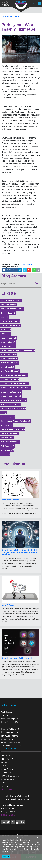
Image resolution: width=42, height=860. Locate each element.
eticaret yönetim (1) (9, 354)
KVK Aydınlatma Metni (11, 776)
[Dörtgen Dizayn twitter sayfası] (8, 822)
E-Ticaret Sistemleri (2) (10, 321)
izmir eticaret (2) (7, 367)
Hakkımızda (6, 755)
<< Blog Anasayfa (10, 16)
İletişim (4, 762)
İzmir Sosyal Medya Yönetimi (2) (14, 375)
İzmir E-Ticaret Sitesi (10, 732)
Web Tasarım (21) (8, 446)
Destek (4, 786)
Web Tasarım (27, 264)
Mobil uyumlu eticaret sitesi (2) (13, 400)
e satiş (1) (4, 317)
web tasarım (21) (7, 450)
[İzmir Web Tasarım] (20, 484)
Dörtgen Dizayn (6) (8, 305)
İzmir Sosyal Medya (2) (10, 371)
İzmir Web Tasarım (10, 499)
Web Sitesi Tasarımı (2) (10, 442)
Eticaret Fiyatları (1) (9, 338)
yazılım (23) (5, 454)
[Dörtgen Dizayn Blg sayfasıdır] (22, 822)
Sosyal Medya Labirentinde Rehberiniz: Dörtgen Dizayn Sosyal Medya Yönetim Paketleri (20, 552)
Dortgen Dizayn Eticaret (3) (12, 309)
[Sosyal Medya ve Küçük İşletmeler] (20, 642)
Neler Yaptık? (7, 759)
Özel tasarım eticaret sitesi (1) (13, 408)
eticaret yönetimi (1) (9, 359)
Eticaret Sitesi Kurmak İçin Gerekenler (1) (18, 350)
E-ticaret (5, 715)
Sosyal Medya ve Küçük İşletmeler (18, 658)
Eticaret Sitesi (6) (8, 346)
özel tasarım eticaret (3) (11, 404)
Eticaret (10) (6, 334)
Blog (3, 782)
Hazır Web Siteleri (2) (9, 363)
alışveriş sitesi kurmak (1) (11, 300)
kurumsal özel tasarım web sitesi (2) (16, 388)
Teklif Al (5, 765)
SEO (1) (3, 413)
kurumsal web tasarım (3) (11, 396)
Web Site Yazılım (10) (9, 433)
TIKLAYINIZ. (13, 851)
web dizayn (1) (6, 425)
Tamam (6, 856)
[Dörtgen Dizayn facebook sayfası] (3, 822)
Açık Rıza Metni (8, 779)
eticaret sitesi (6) (8, 342)
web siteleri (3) (7, 438)
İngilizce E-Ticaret (9, 739)
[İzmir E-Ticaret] (20, 589)
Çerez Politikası (8, 769)
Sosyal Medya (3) (8, 417)
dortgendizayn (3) (8, 313)
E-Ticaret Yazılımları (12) (11, 325)
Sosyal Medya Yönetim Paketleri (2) (15, 421)
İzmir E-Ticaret (8, 605)
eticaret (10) (6, 330)
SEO (3, 725)
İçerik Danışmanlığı (9, 722)
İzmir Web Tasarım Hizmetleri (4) (14, 384)
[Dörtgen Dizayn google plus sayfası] (13, 822)
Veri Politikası (7, 772)
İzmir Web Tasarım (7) (10, 379)
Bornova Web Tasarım (11, 745)
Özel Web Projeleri (9, 719)
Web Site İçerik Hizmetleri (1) (13, 429)
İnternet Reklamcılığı (10, 729)
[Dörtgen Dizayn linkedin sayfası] (18, 822)
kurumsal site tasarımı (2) (11, 392)
